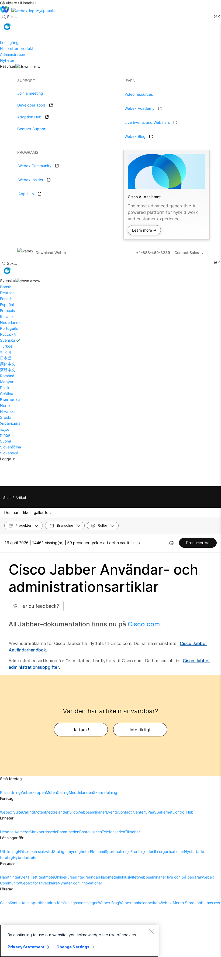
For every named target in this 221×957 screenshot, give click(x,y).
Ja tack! (81, 729)
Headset (7, 831)
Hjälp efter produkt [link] (16, 48)
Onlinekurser (65, 877)
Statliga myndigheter (71, 851)
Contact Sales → (189, 252)
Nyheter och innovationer (80, 883)
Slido (73, 812)
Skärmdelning (105, 792)
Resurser (7, 66)
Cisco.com (144, 624)
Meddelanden (81, 792)
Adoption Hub (29, 117)
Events (112, 812)
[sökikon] (4, 17)
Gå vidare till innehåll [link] (18, 3)
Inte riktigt (140, 729)
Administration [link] (12, 54)
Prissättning (10, 792)
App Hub (26, 193)
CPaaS (151, 812)
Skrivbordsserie (43, 831)
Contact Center (131, 812)
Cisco (5, 902)
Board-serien (90, 831)
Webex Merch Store (177, 902)
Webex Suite (11, 812)
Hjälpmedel (109, 877)
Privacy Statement (26, 947)
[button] (7, 27)
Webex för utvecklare (39, 883)
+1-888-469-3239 (153, 252)
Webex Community (34, 165)
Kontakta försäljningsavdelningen (69, 902)
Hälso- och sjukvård (35, 851)
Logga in (7, 459)
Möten (51, 792)
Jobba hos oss (207, 902)
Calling (63, 792)
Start (7, 498)
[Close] (151, 931)
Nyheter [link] (7, 60)
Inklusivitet (128, 877)
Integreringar (87, 877)
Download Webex (51, 252)
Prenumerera (197, 542)
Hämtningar (10, 877)
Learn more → (144, 230)
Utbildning (9, 851)
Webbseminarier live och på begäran (170, 877)
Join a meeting (30, 93)
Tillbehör (132, 831)
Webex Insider (30, 179)
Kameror (22, 831)
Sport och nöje (117, 851)
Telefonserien (113, 831)
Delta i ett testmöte (37, 877)
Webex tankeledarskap (139, 902)
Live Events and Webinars (147, 122)
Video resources (139, 94)
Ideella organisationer (165, 851)
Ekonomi (97, 851)
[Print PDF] (171, 543)
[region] (79, 941)
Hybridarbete (24, 857)
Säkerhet (164, 812)
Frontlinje (138, 851)
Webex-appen (33, 792)
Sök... (12, 16)
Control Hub (183, 812)
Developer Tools (31, 105)
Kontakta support (25, 902)
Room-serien (68, 831)
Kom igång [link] (9, 42)
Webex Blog (135, 136)
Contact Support (32, 128)
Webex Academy (139, 108)
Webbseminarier (92, 812)
